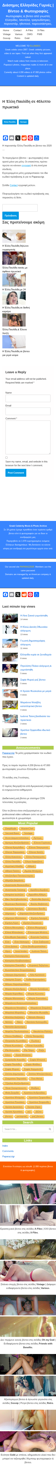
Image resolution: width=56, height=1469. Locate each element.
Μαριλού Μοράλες (14, 1012)
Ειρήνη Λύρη (11, 923)
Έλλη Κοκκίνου (13, 856)
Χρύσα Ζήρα (33, 1107)
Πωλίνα (35, 1040)
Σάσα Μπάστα (23, 1055)
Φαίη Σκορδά (12, 1092)
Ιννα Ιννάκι (21, 951)
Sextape (23, 122)
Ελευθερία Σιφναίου (15, 937)
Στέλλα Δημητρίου (14, 1073)
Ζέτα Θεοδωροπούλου (34, 946)
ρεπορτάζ (22, 1116)
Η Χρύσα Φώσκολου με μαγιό (35, 691)
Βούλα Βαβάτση (39, 904)
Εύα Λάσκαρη (22, 941)
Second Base (12, 833)
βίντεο (8, 1116)
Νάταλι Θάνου (35, 1017)
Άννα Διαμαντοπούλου (17, 838)
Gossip (6, 38)
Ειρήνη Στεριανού (32, 923)
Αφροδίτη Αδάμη (37, 894)
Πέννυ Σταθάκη (13, 1036)
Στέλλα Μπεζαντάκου (40, 1073)
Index (5, 1145)
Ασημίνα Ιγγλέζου (14, 894)
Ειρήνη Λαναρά (39, 918)
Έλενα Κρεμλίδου (14, 847)
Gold (27, 38)
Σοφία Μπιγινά (37, 1059)
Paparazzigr (8, 753)
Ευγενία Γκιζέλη (39, 937)
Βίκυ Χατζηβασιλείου (16, 899)
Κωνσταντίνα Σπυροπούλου (19, 970)
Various (19, 34)
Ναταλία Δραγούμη (15, 1026)
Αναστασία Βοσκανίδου (17, 885)
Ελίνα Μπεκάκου (14, 932)
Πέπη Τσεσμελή (34, 1036)
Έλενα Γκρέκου (42, 842)
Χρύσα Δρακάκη (13, 1107)
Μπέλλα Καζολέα (14, 1017)
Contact (17, 30)
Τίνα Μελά (36, 1078)
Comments (8, 1151)
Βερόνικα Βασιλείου (15, 904)
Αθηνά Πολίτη (12, 871)
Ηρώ (7, 951)
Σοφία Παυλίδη (13, 1064)
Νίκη (19, 1022)
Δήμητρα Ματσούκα (15, 918)
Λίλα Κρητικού (37, 974)
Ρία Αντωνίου (12, 1050)
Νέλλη (8, 1022)
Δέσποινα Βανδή (36, 908)
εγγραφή (26, 165)
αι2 (29, 1111)
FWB (39, 34)
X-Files (40, 30)
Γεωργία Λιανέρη (14, 908)
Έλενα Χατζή (36, 852)
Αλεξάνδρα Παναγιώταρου (19, 875)
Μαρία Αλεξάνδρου (15, 989)
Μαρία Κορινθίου (14, 993)
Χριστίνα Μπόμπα (14, 1097)
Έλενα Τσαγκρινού (38, 847)
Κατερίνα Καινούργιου (16, 956)
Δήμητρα (9, 913)
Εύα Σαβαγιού (41, 941)
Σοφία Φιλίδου (33, 1064)
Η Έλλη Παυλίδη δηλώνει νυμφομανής (15, 247)
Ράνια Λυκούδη (34, 1045)
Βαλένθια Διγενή (40, 899)
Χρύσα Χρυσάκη (13, 1111)
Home (6, 30)
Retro (17, 38)
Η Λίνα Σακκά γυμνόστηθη (34, 615)
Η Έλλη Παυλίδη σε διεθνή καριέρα (16, 309)
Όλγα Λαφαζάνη (33, 861)
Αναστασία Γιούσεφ (15, 889)
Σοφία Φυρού (12, 1069)
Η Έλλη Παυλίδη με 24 (14, 289)
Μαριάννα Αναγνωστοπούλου (20, 1003)
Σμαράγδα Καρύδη (15, 1059)
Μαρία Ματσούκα (14, 998)
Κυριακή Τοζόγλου (38, 965)
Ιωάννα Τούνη (39, 951)
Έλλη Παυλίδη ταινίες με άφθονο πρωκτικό (15, 269)
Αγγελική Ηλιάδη (14, 866)
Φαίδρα (35, 1088)
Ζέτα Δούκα (11, 946)
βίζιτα (39, 1111)
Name (8, 392)
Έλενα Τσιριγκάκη (14, 852)
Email (8, 405)
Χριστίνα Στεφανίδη (39, 1102)
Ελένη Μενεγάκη (14, 927)
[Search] (50, 1129)
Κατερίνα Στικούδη (14, 965)
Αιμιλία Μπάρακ (33, 871)
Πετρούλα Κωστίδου (15, 1040)
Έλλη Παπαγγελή (35, 856)
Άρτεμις (38, 838)
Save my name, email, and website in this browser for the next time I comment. (26, 463)
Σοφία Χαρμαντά (33, 1069)
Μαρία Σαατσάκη (37, 998)
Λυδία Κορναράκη (35, 979)
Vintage (7, 34)
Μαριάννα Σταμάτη (40, 1007)
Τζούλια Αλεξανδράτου (17, 1083)
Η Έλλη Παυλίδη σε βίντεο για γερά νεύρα (16, 353)
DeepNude (10, 828)
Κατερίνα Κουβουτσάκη (17, 960)
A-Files (29, 30)
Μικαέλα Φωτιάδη (39, 1012)
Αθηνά (31, 866)
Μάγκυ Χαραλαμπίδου (17, 984)
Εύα (7, 941)
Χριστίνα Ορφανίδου (39, 1097)
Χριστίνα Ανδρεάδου (34, 1092)
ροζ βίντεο (37, 1116)
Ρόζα (41, 1050)
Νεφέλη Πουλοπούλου (16, 1031)
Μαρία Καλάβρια (39, 989)
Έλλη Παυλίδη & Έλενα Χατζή (14, 331)
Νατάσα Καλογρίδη (37, 1022)
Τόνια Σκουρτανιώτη (15, 1088)
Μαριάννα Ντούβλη (15, 1007)
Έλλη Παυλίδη (10, 122)
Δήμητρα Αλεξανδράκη (31, 913)
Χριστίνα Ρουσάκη (14, 1102)
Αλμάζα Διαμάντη (14, 880)
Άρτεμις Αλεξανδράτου (17, 842)
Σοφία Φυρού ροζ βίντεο (32, 679)
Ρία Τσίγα (29, 1050)
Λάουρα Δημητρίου (15, 974)
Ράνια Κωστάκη (13, 1045)
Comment (11, 418)
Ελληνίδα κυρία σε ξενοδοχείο (35, 654)
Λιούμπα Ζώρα (13, 979)
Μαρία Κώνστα (36, 993)
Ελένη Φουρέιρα (36, 927)
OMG (30, 34)
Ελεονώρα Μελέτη (37, 932)
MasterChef (27, 828)
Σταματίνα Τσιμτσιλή (15, 1078)
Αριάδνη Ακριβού (39, 889)
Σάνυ (8, 1055)
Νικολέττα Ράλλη (42, 1031)
